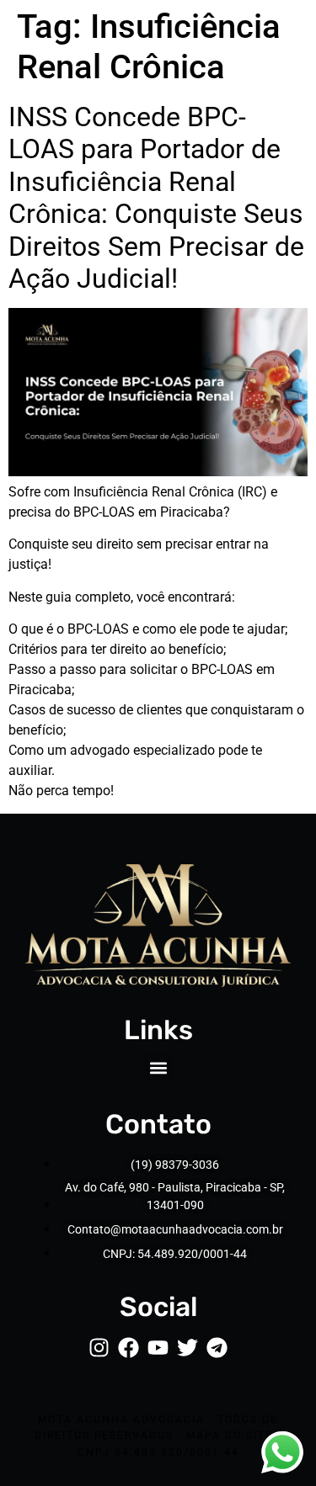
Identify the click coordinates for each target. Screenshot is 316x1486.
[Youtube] (158, 1347)
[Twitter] (187, 1347)
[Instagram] (99, 1347)
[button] (158, 1067)
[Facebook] (128, 1347)
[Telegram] (217, 1347)
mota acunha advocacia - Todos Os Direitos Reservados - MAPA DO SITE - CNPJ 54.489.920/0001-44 (158, 1435)
